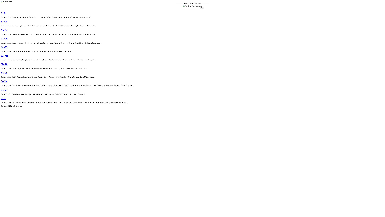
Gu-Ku (4, 47)
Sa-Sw (4, 81)
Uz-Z (3, 98)
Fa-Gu (4, 38)
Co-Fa (4, 30)
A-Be (3, 13)
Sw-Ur (4, 90)
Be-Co (4, 21)
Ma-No (4, 64)
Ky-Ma (4, 55)
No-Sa (4, 72)
